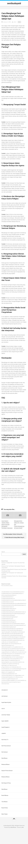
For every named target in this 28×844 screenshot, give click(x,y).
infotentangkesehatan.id (7, 657)
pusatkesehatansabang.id (7, 611)
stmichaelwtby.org (21, 680)
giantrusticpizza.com (13, 678)
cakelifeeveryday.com (15, 660)
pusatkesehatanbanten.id (7, 596)
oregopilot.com (11, 672)
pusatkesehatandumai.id (7, 618)
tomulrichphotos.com (6, 668)
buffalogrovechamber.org (7, 640)
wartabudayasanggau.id (13, 637)
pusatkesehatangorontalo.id (8, 610)
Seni (19, 22)
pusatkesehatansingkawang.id (8, 627)
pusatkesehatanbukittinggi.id (8, 615)
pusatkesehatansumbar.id (19, 600)
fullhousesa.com (20, 650)
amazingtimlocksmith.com (7, 653)
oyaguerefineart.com (6, 652)
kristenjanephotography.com (8, 677)
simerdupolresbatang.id (7, 638)
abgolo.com (4, 672)
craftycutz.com (5, 642)
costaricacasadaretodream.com (9, 673)
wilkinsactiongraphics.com (7, 647)
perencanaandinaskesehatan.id (8, 595)
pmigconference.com (6, 667)
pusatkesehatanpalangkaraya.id (9, 628)
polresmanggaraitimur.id (7, 655)
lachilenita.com (17, 670)
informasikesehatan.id (18, 657)
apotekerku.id (20, 628)
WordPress (13, 827)
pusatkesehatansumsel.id (7, 601)
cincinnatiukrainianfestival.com (8, 650)
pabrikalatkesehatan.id (18, 593)
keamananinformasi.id (6, 682)
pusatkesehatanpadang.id (19, 613)
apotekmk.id (4, 630)
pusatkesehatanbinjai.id (7, 613)
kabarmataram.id (5, 660)
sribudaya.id (22, 637)
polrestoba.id (16, 655)
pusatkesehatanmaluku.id (7, 606)
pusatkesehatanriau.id (21, 603)
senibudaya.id (21, 632)
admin (14, 22)
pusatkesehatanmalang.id (18, 623)
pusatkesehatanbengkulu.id (19, 605)
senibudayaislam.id (6, 635)
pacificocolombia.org (14, 663)
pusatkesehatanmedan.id (20, 611)
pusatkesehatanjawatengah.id (8, 603)
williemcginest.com (6, 643)
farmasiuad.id (10, 630)
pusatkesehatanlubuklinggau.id (8, 622)
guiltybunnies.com (19, 647)
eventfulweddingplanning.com (19, 668)
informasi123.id (5, 683)
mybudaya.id (4, 637)
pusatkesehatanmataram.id (7, 625)
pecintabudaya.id (18, 630)
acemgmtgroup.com (6, 648)
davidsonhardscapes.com (7, 645)
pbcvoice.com (22, 652)
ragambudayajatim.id (6, 632)
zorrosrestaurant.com (16, 643)
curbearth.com (5, 663)
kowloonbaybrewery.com (7, 670)
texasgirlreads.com (13, 642)
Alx (23, 827)
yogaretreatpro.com (19, 675)
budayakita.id (15, 632)
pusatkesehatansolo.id (6, 623)
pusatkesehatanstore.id (7, 593)
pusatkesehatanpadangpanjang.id (9, 616)
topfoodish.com (5, 665)
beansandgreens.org (6, 662)
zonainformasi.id (16, 682)
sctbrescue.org (18, 677)
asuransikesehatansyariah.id (17, 591)
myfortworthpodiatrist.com (7, 675)
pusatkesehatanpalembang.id (8, 620)
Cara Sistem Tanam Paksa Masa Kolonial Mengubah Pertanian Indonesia (6, 524)
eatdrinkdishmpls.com (19, 640)
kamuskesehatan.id (6, 658)
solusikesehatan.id (5, 591)
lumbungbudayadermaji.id (17, 633)
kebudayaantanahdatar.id (17, 635)
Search (3, 551)
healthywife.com (15, 652)
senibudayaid (14, 3)
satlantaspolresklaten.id (18, 638)
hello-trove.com (13, 665)
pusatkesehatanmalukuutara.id (8, 608)
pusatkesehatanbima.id (20, 625)
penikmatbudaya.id (5, 633)
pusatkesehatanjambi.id (7, 605)
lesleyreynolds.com (16, 667)
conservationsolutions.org (17, 662)
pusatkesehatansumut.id (7, 600)
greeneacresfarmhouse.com (18, 648)
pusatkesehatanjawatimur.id (8, 598)
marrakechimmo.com (19, 653)
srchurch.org (4, 678)
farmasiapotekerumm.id (16, 658)
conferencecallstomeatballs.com (9, 680)
